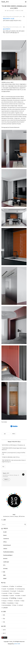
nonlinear (19, 586)
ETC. (4, 565)
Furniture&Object (7, 555)
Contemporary (20, 589)
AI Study (5, 568)
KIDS (4, 575)
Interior (17, 601)
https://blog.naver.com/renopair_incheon (12, 27)
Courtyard (13, 591)
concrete (5, 593)
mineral (20, 598)
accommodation (7, 605)
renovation (5, 598)
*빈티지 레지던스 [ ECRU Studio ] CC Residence (12, 445)
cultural (20, 605)
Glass (23, 600)
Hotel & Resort (7, 545)
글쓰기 (4, 633)
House (12, 10)
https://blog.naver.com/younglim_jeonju (12, 16)
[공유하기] (7, 434)
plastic (12, 595)
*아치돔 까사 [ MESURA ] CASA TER (10, 457)
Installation (11, 603)
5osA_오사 (6, 473)
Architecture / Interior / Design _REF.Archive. (11, 476)
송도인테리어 (6, 29)
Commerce (6, 538)
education (20, 591)
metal (24, 595)
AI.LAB (4, 532)
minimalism (5, 595)
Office (5, 542)
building (13, 598)
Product (11, 600)
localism (18, 595)
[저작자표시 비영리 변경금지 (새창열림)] (18, 433)
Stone (14, 605)
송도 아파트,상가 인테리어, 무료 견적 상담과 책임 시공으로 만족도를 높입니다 (13, 31)
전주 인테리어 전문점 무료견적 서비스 (12, 20)
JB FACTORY (17, 643)
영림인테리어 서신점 (8, 18)
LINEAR (5, 607)
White (4, 603)
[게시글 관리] (9, 434)
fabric (10, 593)
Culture (5, 548)
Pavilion (12, 586)
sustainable (11, 589)
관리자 (4, 629)
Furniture (17, 593)
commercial (6, 591)
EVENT (5, 578)
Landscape (6, 561)
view (17, 603)
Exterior (5, 558)
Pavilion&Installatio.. (8, 552)
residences (5, 586)
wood (4, 589)
